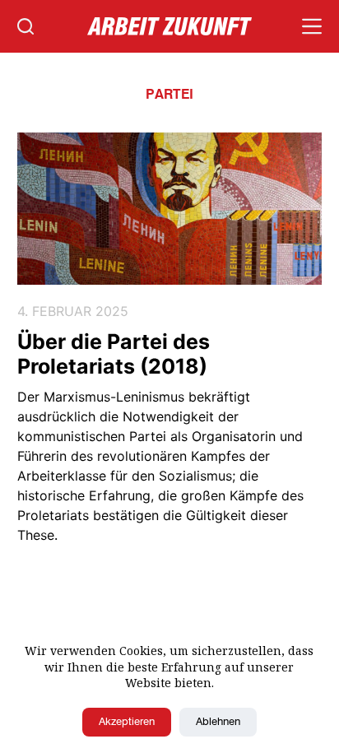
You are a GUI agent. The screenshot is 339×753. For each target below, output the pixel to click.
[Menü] (312, 26)
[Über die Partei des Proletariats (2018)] (170, 208)
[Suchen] (25, 26)
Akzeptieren (127, 722)
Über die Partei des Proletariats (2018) (113, 354)
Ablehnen (218, 722)
